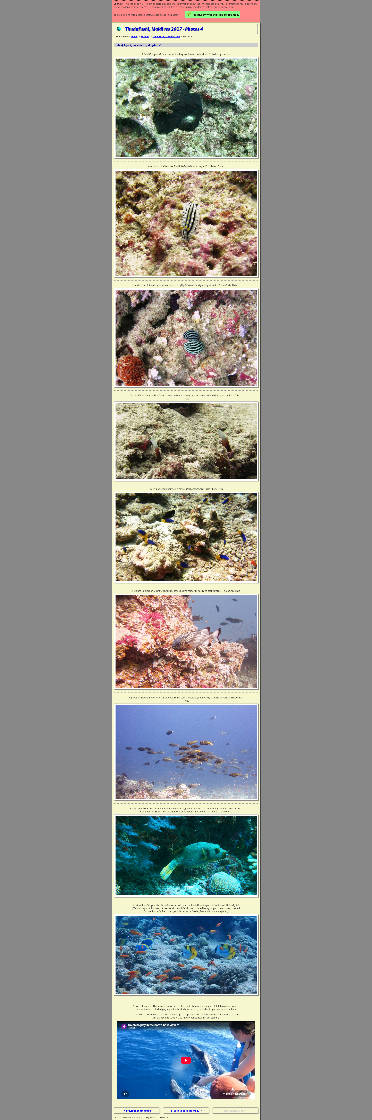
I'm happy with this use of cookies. (216, 14)
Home (134, 36)
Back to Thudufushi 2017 (188, 1110)
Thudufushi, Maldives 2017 (166, 36)
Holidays (145, 36)
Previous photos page (138, 1110)
